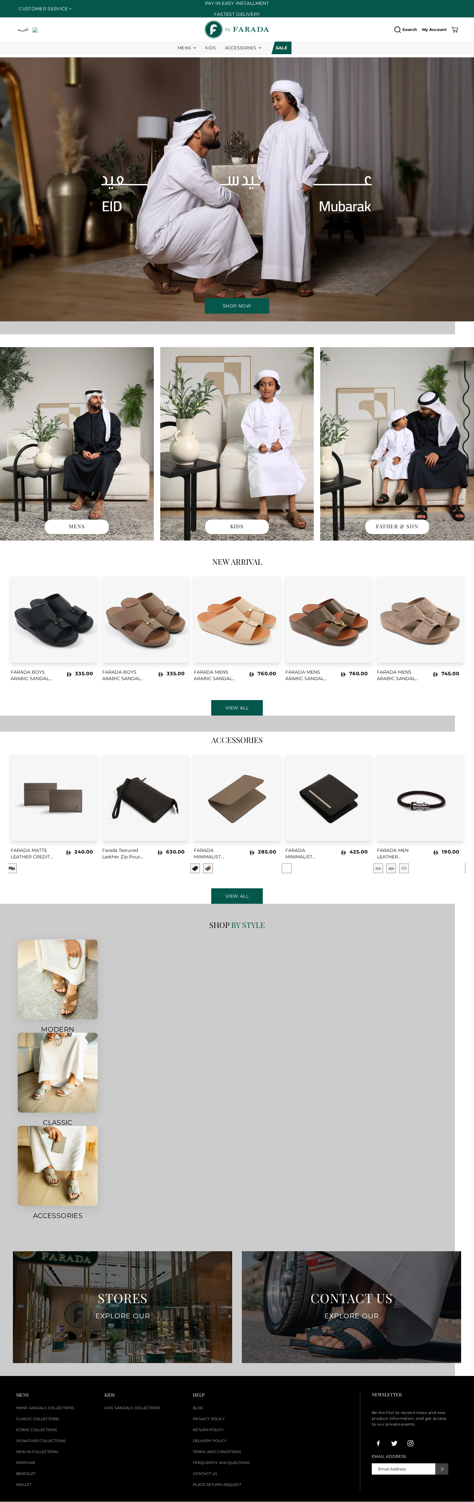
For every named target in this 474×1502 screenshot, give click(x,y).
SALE (281, 47)
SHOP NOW (237, 306)
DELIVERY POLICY (209, 1441)
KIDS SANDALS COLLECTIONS (132, 1408)
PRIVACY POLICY (209, 1419)
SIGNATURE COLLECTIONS (41, 1441)
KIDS (210, 47)
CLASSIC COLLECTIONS (38, 1419)
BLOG (198, 1408)
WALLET (23, 1484)
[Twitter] (394, 1443)
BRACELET (26, 1473)
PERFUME (25, 1462)
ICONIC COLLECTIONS (36, 1430)
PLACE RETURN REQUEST (217, 1484)
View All (237, 708)
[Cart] (454, 29)
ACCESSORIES (240, 48)
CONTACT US (205, 1473)
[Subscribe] (441, 1469)
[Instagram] (410, 1443)
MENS (184, 48)
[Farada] (237, 29)
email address (389, 1456)
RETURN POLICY (208, 1430)
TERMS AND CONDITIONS (217, 1451)
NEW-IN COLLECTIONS (37, 1451)
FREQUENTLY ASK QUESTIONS (221, 1462)
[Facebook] (378, 1443)
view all (237, 896)
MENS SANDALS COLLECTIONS (45, 1408)
